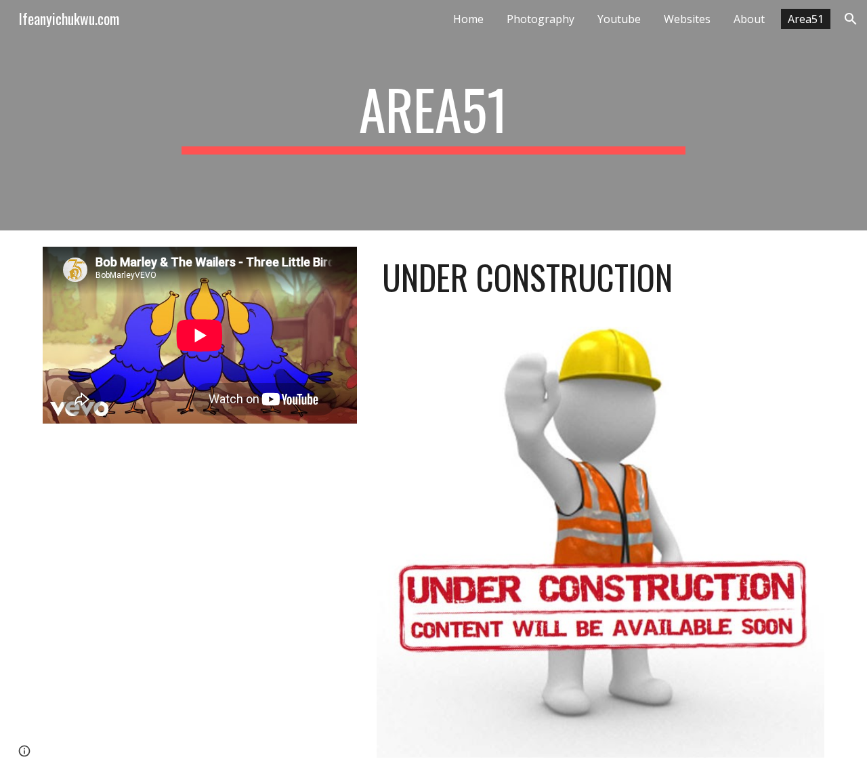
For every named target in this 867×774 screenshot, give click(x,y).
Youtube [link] (619, 19)
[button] (850, 19)
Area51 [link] (806, 19)
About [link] (749, 19)
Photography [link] (540, 19)
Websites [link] (687, 19)
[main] (433, 115)
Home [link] (468, 19)
